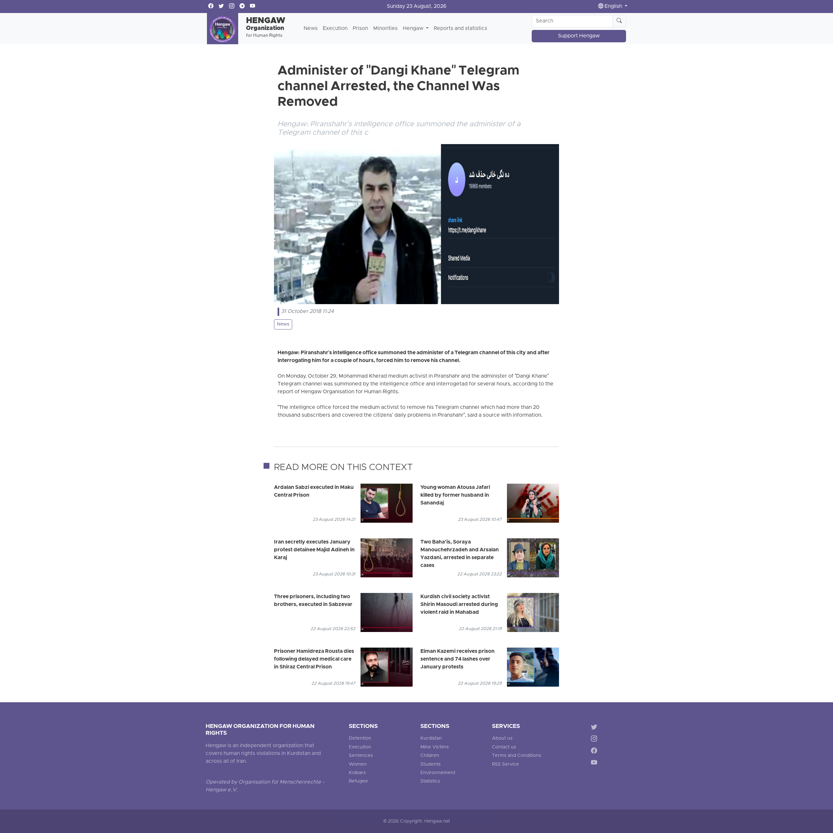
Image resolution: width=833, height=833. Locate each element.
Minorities (385, 28)
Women (358, 764)
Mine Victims (434, 747)
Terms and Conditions (516, 756)
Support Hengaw (579, 36)
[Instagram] (595, 740)
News (311, 28)
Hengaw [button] (414, 28)
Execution (335, 28)
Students (430, 764)
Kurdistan (431, 738)
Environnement (437, 773)
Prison (360, 28)
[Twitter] (595, 727)
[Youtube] (595, 764)
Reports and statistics (460, 28)
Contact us (504, 747)
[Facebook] (595, 752)
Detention (360, 738)
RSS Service (505, 764)
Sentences (361, 756)
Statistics (430, 781)
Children (429, 756)
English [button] (613, 6)
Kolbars (357, 773)
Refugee (358, 781)
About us (502, 738)
